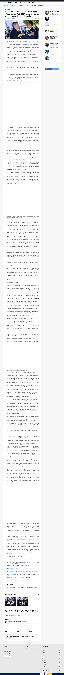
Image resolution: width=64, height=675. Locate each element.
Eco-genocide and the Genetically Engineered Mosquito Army (53, 37)
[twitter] (7, 656)
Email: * (18, 631)
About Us (33, 2)
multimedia (28, 2)
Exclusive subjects (9, 0)
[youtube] (60, 1)
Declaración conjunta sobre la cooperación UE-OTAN (16, 577)
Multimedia (44, 664)
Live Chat (4, 0)
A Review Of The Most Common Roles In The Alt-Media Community (54, 30)
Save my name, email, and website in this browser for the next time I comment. (20, 636)
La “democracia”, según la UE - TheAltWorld (14, 615)
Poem (44, 666)
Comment (7, 622)
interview (44, 660)
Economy (44, 654)
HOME (4, 5)
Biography (44, 648)
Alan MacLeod (52, 20)
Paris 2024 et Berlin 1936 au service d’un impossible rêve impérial (22, 603)
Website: (30, 631)
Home (16, 2)
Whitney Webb (52, 14)
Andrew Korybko (52, 32)
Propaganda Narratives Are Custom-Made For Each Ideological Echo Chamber (54, 23)
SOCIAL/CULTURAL (8, 5)
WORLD (44, 672)
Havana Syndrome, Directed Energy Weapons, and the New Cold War (54, 18)
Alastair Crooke (52, 53)
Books (44, 652)
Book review (45, 650)
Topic (24, 2)
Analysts (19, 2)
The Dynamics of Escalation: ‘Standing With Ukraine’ (54, 57)
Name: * (6, 631)
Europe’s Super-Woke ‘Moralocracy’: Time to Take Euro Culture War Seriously (54, 51)
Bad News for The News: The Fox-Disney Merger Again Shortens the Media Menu (54, 45)
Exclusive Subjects (46, 658)
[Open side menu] (3, 2)
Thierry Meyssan (7, 18)
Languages (44, 662)
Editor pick (44, 656)
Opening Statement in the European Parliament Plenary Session (19, 568)
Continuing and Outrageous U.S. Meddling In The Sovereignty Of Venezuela (54, 12)
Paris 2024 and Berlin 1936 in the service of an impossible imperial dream (11, 603)
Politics (44, 668)
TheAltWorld (9, 2)
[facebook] (57, 1)
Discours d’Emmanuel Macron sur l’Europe (15, 574)
